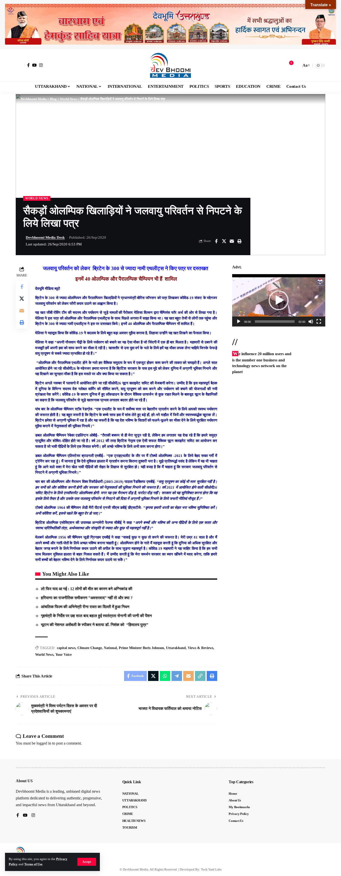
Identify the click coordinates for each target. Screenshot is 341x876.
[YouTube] (34, 65)
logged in (43, 743)
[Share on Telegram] (176, 676)
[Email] (231, 241)
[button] (86, 862)
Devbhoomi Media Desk (45, 237)
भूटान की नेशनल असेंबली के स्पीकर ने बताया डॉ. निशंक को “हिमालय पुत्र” (95, 625)
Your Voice (63, 655)
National (110, 648)
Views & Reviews (200, 648)
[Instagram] (41, 65)
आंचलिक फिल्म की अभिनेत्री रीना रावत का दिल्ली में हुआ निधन (85, 607)
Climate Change (89, 648)
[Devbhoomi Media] (170, 65)
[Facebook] (28, 65)
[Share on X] (223, 241)
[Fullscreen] (318, 321)
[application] (278, 300)
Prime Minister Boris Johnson (141, 648)
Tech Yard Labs (211, 869)
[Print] (239, 241)
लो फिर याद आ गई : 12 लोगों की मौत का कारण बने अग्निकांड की (86, 589)
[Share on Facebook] (216, 241)
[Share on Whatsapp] (165, 676)
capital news (66, 648)
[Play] (238, 321)
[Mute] (310, 321)
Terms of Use (33, 864)
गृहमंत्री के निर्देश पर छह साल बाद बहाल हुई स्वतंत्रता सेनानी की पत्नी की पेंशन (96, 616)
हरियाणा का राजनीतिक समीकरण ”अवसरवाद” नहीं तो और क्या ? (87, 598)
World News (36, 198)
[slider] (275, 321)
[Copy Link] (200, 676)
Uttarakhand (176, 648)
